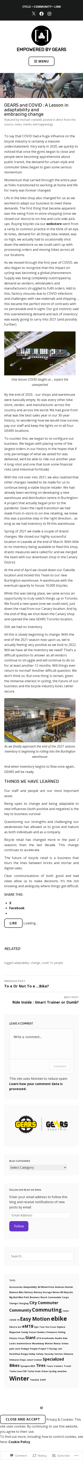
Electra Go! (15, 1327)
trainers (58, 1366)
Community (20, 1310)
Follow (19, 1226)
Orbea (64, 1343)
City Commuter (43, 1302)
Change (35, 963)
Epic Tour (39, 1327)
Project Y (43, 1348)
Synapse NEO (27, 1366)
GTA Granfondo (45, 1338)
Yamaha (34, 1379)
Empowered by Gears (41, 49)
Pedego (25, 1348)
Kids (65, 1338)
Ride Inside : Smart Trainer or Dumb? (45, 1000)
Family (24, 1332)
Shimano (68, 1354)
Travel (67, 1366)
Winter (19, 1378)
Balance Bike (16, 1292)
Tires (41, 1365)
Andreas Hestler (64, 1287)
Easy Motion (35, 1318)
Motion (49, 1343)
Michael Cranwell (31, 120)
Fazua (32, 1332)
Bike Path (23, 1297)
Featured (9, 120)
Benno (56, 1292)
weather (62, 1371)
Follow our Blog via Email (25, 1190)
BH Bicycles (66, 1292)
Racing (53, 1348)
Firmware (51, 1332)
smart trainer (34, 1359)
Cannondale (54, 1297)
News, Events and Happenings (34, 124)
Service (58, 1354)
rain (60, 1348)
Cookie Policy (19, 1442)
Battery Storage (43, 1292)
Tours (49, 1366)
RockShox (14, 1354)
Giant (30, 1337)
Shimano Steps (17, 1359)
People (58, 963)
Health (58, 1338)
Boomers (35, 1297)
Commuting (47, 1309)
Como (65, 1310)
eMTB (27, 1326)
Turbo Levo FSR (18, 1371)
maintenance (24, 1343)
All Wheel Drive (46, 1287)
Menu (43, 61)
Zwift (43, 1379)
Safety (40, 1354)
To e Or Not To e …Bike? (26, 983)
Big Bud (13, 1297)
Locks (12, 1343)
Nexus (57, 1343)
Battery (28, 1292)
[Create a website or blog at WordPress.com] (41, 1408)
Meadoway (38, 1343)
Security (49, 1354)
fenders (41, 1332)
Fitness (13, 1338)
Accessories (16, 1287)
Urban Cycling (49, 1371)
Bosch (43, 1297)
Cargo (65, 1297)
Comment (59, 1066)
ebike (59, 1318)
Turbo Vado (33, 1371)
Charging (24, 1303)
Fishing (61, 1332)
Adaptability (21, 963)
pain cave (14, 1348)
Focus (21, 1338)
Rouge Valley (28, 1354)
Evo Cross (51, 1327)
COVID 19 (47, 963)
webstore (54, 224)
